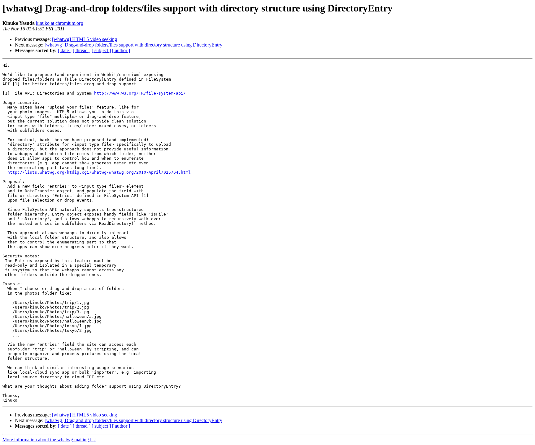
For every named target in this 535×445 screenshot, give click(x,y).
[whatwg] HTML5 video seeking (84, 39)
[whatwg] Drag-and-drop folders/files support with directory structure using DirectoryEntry (133, 44)
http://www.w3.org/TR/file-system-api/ (140, 93)
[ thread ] (81, 50)
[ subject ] (101, 50)
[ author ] (121, 50)
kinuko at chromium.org (59, 23)
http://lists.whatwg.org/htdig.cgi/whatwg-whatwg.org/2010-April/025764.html (99, 172)
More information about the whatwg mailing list (49, 439)
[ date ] (65, 50)
